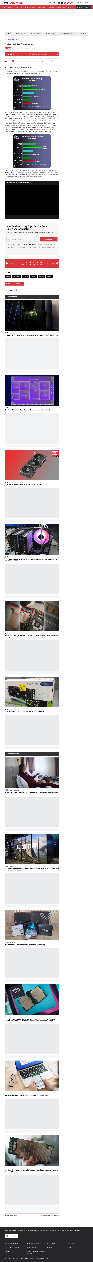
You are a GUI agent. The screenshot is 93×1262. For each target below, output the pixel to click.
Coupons (70, 7)
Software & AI (61, 7)
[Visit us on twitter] (62, 3)
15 (26, 265)
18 (37, 265)
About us (49, 1247)
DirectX (25, 276)
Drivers (49, 276)
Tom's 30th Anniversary (67, 34)
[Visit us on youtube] (68, 3)
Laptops (44, 7)
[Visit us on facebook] (59, 3)
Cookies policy (71, 1243)
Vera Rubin (83, 34)
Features (8, 48)
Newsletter (55, 61)
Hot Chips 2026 (21, 34)
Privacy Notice (10, 246)
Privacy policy (50, 1243)
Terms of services (28, 244)
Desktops (52, 7)
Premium (80, 7)
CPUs (16, 7)
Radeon (42, 276)
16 (30, 265)
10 (30, 262)
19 (41, 265)
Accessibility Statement (12, 1247)
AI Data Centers (36, 34)
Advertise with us (31, 1247)
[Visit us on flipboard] (70, 3)
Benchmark (16, 276)
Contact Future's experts (33, 1243)
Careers (7, 1251)
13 (41, 262)
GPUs (22, 7)
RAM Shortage (50, 34)
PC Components (30, 7)
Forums (87, 7)
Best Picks (10, 7)
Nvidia (8, 276)
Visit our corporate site (74, 1230)
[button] (87, 3)
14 (23, 265)
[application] (32, 200)
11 (34, 262)
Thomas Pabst (18, 48)
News (39, 7)
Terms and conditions (11, 1243)
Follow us (46, 61)
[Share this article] (6, 60)
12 (37, 262)
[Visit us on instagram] (65, 3)
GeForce (34, 276)
